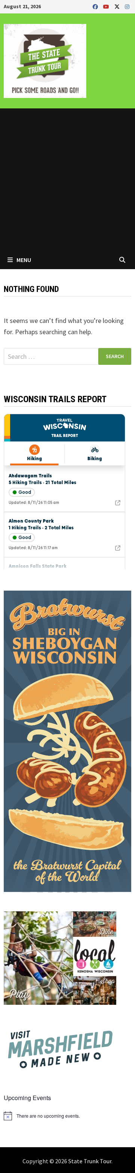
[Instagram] (127, 6)
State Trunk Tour (89, 1161)
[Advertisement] (67, 179)
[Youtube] (106, 6)
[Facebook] (96, 6)
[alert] (67, 1115)
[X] (117, 6)
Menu (23, 260)
